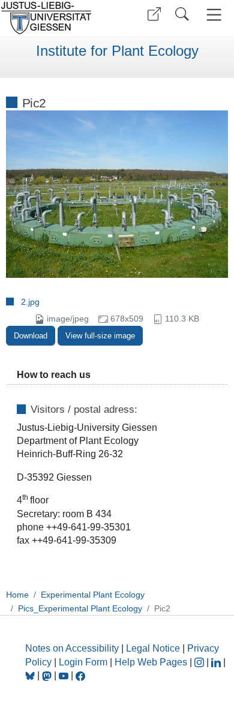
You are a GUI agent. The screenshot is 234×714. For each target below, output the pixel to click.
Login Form (83, 662)
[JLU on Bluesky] (31, 675)
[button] (154, 14)
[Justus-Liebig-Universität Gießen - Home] (57, 18)
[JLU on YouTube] (65, 675)
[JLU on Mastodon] (48, 675)
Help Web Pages (151, 662)
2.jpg (30, 302)
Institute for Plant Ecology (117, 51)
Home (17, 594)
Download (30, 335)
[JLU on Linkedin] (217, 662)
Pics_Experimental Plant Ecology (80, 608)
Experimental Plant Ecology (93, 594)
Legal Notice (153, 648)
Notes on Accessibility (73, 648)
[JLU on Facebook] (80, 675)
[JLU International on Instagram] (200, 662)
